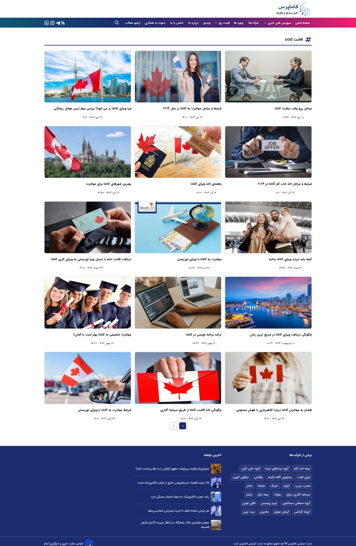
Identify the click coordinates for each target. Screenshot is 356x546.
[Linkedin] (46, 22)
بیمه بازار (263, 494)
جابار (249, 485)
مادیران (264, 511)
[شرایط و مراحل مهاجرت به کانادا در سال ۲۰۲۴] (178, 76)
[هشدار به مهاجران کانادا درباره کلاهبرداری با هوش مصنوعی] (268, 378)
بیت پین (248, 511)
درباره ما (193, 23)
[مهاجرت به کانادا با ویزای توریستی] (178, 227)
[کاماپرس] (293, 9)
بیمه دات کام (302, 468)
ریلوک (277, 494)
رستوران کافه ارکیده (280, 477)
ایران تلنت (303, 477)
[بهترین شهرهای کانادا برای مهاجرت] (87, 152)
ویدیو (206, 23)
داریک (274, 485)
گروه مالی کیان (250, 468)
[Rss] (63, 22)
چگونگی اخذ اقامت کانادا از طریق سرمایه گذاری (190, 410)
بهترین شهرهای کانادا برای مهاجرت (108, 183)
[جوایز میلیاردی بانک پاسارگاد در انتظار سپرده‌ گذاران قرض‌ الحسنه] (216, 525)
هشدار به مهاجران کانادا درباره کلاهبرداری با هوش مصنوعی (274, 410)
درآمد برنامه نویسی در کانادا (203, 334)
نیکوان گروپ (241, 477)
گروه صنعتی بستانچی (296, 503)
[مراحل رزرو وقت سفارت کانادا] (268, 76)
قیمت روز (224, 23)
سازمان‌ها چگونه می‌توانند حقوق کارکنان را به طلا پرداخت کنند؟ (172, 468)
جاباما (261, 485)
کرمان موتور (281, 511)
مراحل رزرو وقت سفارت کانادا (293, 108)
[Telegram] (58, 22)
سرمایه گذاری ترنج (298, 494)
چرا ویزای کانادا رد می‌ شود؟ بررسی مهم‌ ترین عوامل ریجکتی (92, 108)
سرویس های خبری (279, 23)
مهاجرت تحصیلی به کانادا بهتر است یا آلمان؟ (102, 334)
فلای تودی (248, 503)
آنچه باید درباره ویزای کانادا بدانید (290, 259)
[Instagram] (52, 22)
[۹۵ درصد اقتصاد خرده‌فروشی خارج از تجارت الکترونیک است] (216, 482)
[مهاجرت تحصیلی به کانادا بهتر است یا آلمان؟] (87, 302)
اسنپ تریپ (302, 485)
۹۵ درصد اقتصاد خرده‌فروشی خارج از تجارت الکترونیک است (173, 483)
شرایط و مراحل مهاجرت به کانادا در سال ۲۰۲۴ (192, 108)
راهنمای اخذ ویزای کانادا (206, 183)
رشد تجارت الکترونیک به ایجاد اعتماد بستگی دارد (180, 497)
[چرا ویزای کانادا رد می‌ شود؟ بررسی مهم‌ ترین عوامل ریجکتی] (87, 76)
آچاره (286, 485)
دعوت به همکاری (155, 23)
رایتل (249, 494)
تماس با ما (177, 23)
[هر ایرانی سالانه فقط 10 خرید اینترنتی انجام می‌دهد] (216, 511)
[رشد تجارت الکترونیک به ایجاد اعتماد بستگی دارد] (216, 496)
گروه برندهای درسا (277, 468)
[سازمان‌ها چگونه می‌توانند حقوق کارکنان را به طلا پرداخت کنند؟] (216, 468)
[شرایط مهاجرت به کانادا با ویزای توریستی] (87, 378)
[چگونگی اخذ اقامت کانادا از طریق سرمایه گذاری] (178, 378)
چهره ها (239, 23)
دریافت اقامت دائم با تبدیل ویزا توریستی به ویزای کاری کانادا (91, 259)
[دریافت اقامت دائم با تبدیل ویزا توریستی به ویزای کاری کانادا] (87, 227)
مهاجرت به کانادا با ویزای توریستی (199, 259)
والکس (258, 477)
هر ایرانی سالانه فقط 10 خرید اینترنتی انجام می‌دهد (178, 511)
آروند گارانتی (302, 511)
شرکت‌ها (253, 23)
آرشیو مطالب (133, 23)
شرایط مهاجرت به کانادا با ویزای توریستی (104, 410)
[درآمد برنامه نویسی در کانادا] (178, 302)
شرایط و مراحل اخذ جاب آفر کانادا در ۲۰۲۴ (285, 183)
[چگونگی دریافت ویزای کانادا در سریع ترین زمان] (268, 302)
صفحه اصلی (302, 23)
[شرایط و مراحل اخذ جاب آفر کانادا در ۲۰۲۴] (268, 152)
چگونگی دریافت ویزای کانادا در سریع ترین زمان (281, 334)
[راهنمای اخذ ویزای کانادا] (178, 152)
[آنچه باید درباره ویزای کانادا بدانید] (268, 227)
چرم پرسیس (269, 503)
